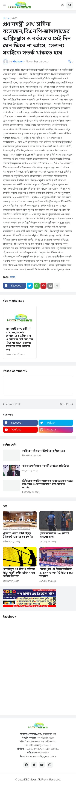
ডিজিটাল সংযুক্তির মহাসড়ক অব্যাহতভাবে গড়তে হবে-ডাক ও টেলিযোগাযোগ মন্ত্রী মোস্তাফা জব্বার (47, 484)
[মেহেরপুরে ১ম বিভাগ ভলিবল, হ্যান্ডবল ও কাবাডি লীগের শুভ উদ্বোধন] (56, 556)
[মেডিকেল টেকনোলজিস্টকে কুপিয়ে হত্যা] (11, 455)
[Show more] (57, 286)
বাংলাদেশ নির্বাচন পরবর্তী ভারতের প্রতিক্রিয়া (45, 466)
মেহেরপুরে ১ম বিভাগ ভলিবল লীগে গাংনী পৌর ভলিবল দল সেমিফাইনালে (19, 573)
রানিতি (14, 18)
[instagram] (50, 765)
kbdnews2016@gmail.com (41, 756)
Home (6, 18)
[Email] (50, 286)
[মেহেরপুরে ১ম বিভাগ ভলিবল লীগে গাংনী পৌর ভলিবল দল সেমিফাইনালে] (20, 556)
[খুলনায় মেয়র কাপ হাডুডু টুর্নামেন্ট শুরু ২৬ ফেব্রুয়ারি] (20, 521)
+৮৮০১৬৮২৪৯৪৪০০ (50, 748)
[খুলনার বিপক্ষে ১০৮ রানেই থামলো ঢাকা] (56, 521)
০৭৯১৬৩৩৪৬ (43, 752)
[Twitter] (30, 286)
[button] (4, 5)
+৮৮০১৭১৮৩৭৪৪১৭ (33, 748)
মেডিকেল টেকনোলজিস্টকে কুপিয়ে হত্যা (43, 451)
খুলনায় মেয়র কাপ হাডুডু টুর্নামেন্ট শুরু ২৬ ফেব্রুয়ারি (18, 535)
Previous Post (12, 404)
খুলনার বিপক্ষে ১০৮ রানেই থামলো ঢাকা (54, 535)
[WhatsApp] (37, 286)
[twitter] (34, 765)
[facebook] (26, 765)
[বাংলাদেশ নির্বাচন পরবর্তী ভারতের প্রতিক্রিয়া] (11, 470)
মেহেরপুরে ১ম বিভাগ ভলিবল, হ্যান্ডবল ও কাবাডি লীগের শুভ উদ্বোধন (56, 573)
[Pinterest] (43, 286)
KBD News (30, 779)
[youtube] (42, 765)
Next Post (65, 404)
